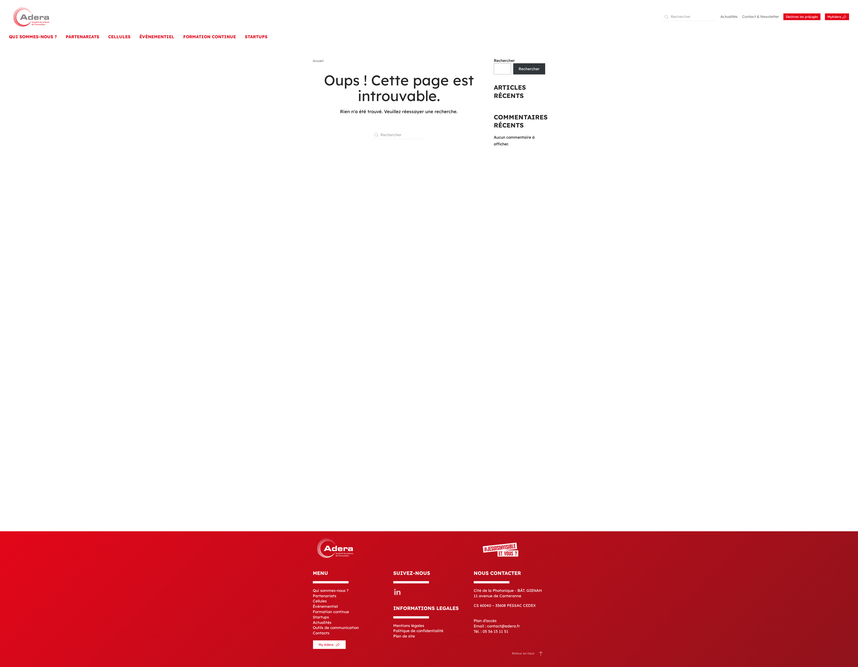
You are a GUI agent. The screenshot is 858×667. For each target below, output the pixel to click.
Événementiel (325, 606)
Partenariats (82, 36)
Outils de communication (336, 627)
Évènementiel (156, 36)
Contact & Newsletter (760, 16)
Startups (256, 36)
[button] (540, 653)
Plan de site (404, 636)
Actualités (729, 16)
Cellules (119, 36)
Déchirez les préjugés (802, 17)
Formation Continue (209, 36)
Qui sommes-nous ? (331, 590)
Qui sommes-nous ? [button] (33, 36)
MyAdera (834, 17)
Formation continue (331, 611)
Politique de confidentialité (418, 630)
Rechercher (504, 60)
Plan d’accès (485, 620)
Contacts (321, 633)
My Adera (326, 645)
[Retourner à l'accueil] (31, 16)
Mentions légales (408, 625)
